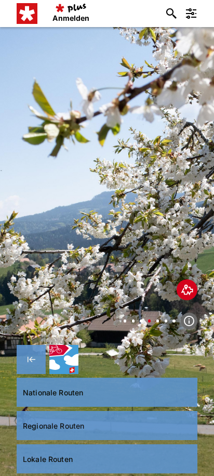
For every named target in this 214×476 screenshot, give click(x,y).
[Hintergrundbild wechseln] (125, 320)
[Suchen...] (171, 13)
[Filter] (191, 13)
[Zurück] (31, 359)
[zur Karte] (187, 289)
